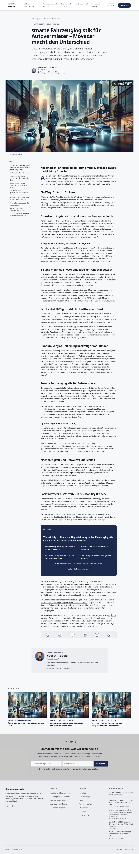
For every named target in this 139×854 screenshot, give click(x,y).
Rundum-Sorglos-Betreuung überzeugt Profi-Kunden (19, 199)
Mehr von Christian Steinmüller (58, 668)
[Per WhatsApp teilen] (48, 635)
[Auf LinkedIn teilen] (85, 635)
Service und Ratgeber (95, 5)
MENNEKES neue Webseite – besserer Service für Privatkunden (66, 724)
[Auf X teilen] (60, 635)
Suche (112, 5)
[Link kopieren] (109, 635)
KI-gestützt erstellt (59, 74)
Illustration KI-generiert (15, 154)
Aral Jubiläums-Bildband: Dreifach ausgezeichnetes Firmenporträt (107, 724)
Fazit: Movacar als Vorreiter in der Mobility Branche (19, 214)
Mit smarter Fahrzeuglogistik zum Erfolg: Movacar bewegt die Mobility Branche (20, 168)
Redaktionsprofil (53, 659)
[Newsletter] (13, 806)
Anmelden (100, 763)
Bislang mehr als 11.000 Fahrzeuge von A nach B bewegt (18, 185)
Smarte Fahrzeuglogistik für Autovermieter (19, 204)
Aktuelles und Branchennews (29, 5)
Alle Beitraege (84, 796)
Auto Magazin (36, 19)
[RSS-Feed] (7, 806)
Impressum (83, 811)
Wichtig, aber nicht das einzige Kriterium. (94, 547)
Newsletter (124, 5)
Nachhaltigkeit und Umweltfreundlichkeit (17, 209)
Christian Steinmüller (49, 68)
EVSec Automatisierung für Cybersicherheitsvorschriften (64, 602)
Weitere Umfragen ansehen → (79, 569)
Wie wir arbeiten (85, 804)
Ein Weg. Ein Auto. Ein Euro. (19, 173)
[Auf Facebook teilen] (72, 635)
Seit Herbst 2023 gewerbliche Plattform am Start (19, 192)
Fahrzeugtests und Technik (50, 5)
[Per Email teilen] (97, 635)
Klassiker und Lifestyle (66, 5)
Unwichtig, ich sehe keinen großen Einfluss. (96, 557)
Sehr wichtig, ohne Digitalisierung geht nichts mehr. (60, 547)
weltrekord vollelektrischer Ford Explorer (79, 592)
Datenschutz (84, 815)
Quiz (81, 800)
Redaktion (83, 793)
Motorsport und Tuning (82, 5)
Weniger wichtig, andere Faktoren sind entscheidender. (59, 557)
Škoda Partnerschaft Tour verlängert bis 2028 (26, 724)
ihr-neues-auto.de (12, 5)
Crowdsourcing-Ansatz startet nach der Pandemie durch (19, 178)
